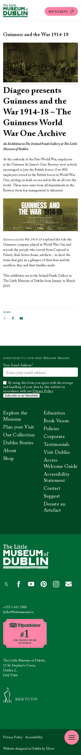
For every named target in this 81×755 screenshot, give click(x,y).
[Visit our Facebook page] (13, 318)
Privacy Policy (43, 391)
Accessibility (34, 737)
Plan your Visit (18, 427)
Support (52, 496)
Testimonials (56, 444)
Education (54, 413)
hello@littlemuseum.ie (18, 612)
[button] (61, 11)
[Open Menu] (71, 737)
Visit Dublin (57, 452)
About (10, 450)
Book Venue (56, 421)
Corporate (54, 436)
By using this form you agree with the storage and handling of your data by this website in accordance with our (38, 387)
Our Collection (19, 435)
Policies (51, 428)
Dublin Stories (18, 443)
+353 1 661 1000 (15, 607)
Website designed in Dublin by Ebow (28, 748)
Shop (8, 458)
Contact (52, 488)
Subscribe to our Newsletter (21, 395)
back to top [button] (26, 699)
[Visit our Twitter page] (4, 318)
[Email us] (21, 318)
